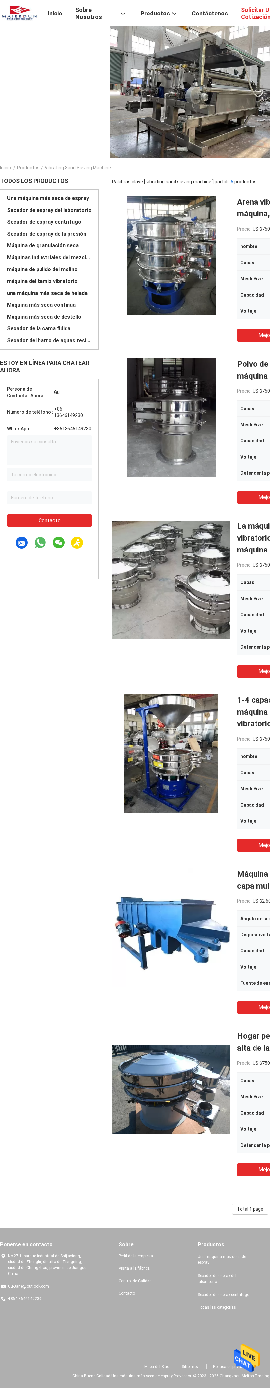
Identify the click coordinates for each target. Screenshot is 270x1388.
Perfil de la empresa (136, 1256)
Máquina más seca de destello (44, 317)
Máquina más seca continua (41, 305)
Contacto (50, 520)
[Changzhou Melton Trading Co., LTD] (20, 12)
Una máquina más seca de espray (48, 198)
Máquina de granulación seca (43, 245)
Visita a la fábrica (134, 1268)
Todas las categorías (217, 1307)
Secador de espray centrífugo (44, 222)
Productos (28, 167)
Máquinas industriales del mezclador (49, 257)
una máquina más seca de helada (47, 293)
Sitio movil (191, 1366)
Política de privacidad (232, 1366)
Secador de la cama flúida (38, 329)
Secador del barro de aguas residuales (49, 340)
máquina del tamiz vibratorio (42, 281)
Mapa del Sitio (156, 1366)
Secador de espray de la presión (46, 234)
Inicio (5, 167)
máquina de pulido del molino (42, 269)
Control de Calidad (135, 1281)
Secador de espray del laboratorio (49, 210)
